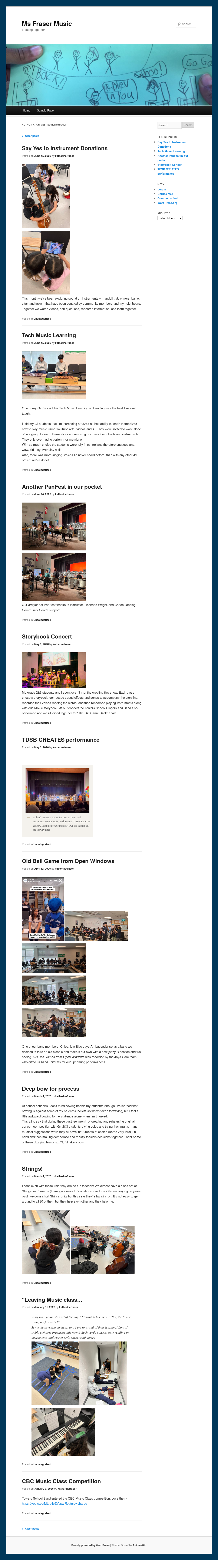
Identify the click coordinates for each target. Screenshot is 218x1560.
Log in (162, 189)
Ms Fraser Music (47, 23)
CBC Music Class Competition (61, 1481)
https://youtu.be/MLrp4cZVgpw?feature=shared (54, 1503)
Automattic (139, 1545)
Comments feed (168, 198)
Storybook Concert (47, 636)
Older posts (30, 136)
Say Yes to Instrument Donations (65, 148)
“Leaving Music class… (52, 1299)
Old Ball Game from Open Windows (68, 861)
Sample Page (45, 110)
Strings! (32, 1168)
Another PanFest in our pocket (62, 486)
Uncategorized (42, 318)
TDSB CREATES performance (60, 739)
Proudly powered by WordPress (90, 1545)
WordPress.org (167, 203)
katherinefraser (56, 124)
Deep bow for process (50, 1088)
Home (26, 110)
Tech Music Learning (49, 335)
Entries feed (165, 194)
